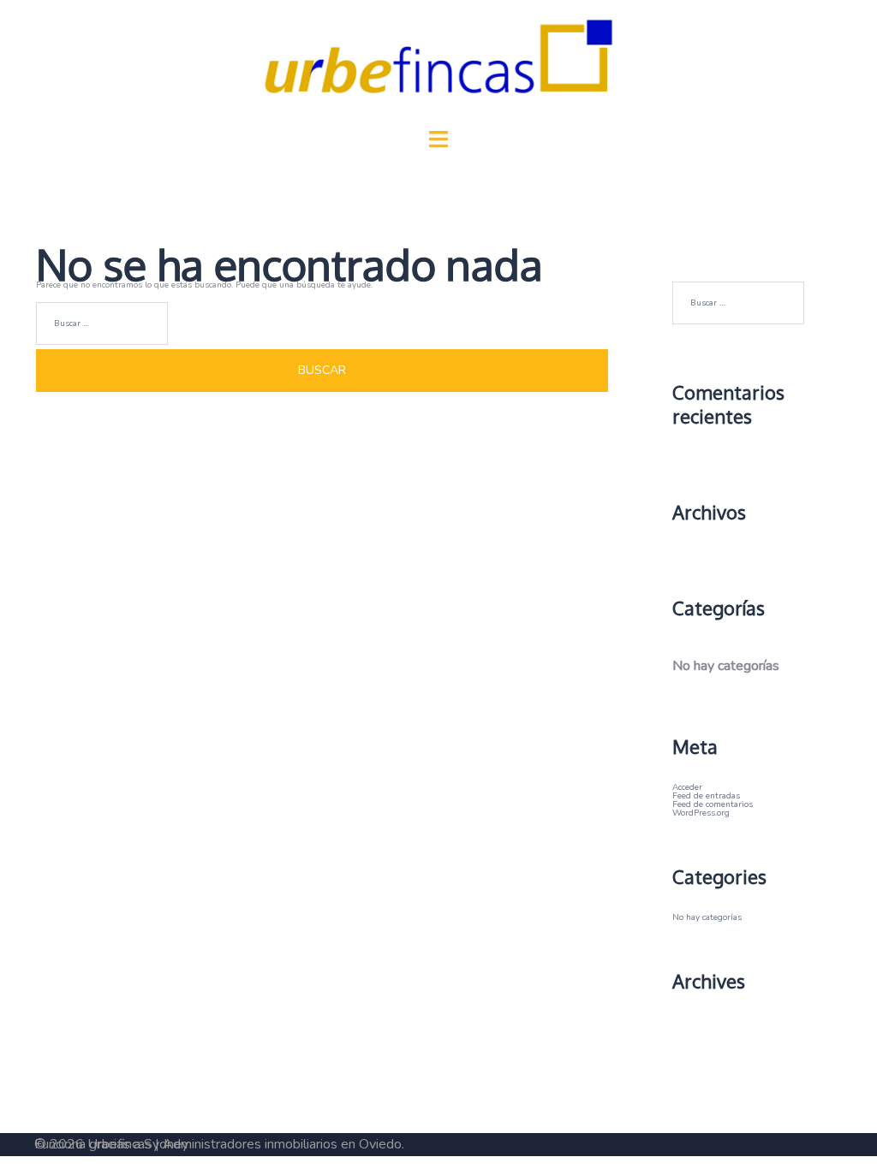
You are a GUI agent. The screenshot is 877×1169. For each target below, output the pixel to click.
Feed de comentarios (712, 804)
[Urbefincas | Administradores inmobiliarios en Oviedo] (439, 66)
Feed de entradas (706, 796)
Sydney (166, 1144)
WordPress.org (701, 813)
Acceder (687, 787)
